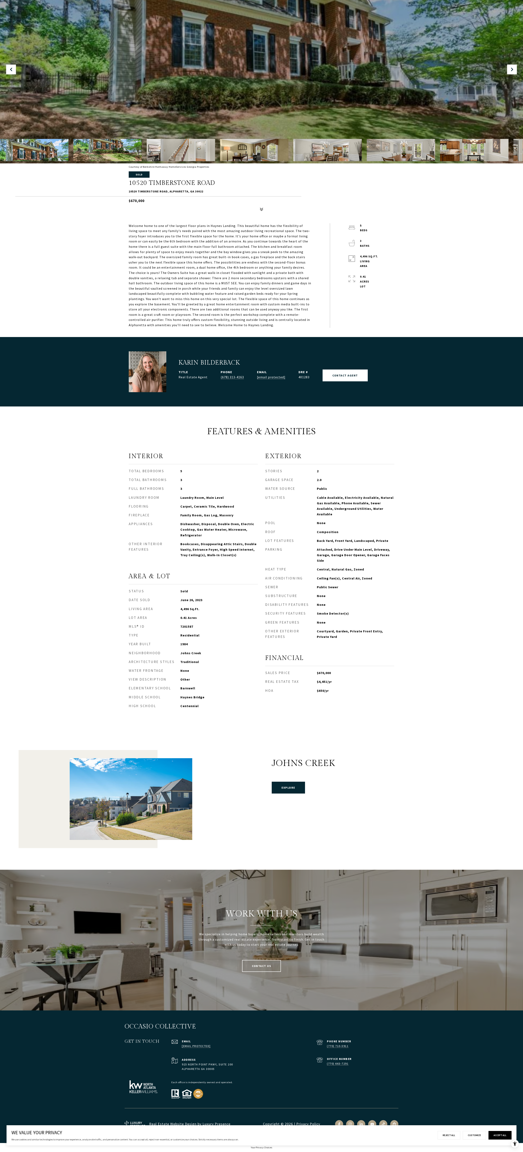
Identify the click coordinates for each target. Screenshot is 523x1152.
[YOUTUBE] (372, 1124)
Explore (288, 787)
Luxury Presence (216, 1124)
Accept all (500, 1135)
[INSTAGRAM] (350, 1124)
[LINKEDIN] (361, 1124)
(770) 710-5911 (338, 1046)
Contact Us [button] (261, 966)
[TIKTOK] (383, 1124)
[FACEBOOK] (339, 1124)
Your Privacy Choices (261, 1147)
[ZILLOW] (394, 1124)
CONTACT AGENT (345, 375)
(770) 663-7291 (338, 1063)
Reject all (449, 1135)
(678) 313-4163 (232, 377)
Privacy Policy (308, 1124)
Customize (474, 1135)
